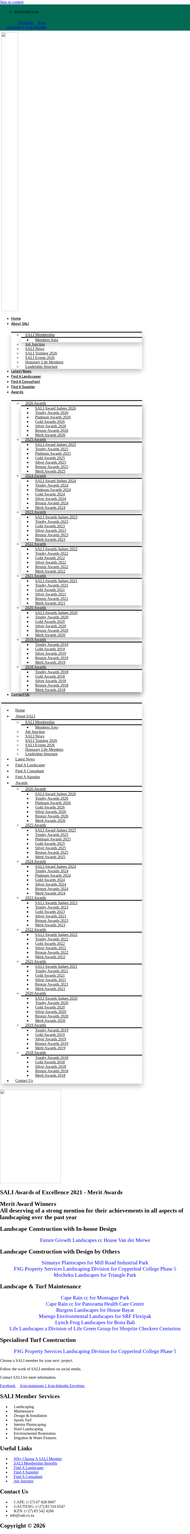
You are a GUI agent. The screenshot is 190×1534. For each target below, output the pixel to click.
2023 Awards (35, 512)
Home (20, 710)
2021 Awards (35, 576)
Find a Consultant (29, 771)
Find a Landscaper (30, 765)
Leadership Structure (41, 366)
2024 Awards (35, 476)
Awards (17, 392)
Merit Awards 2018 (50, 690)
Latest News (25, 759)
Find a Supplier (27, 777)
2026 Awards (35, 403)
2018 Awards (35, 667)
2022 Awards (35, 544)
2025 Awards (35, 439)
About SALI (20, 324)
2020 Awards (35, 607)
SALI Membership (40, 335)
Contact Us (20, 695)
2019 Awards (35, 639)
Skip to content (12, 2)
